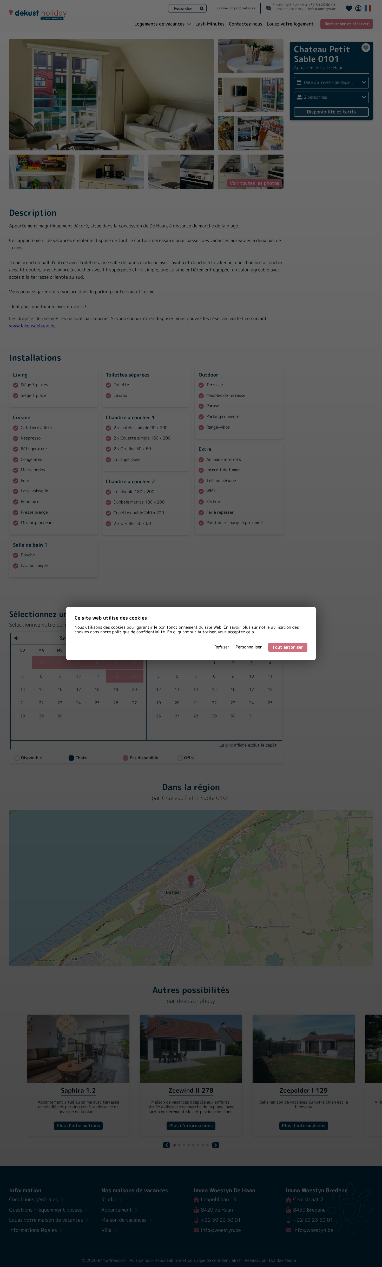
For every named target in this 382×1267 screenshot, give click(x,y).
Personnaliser (249, 647)
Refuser (221, 647)
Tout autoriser (287, 647)
